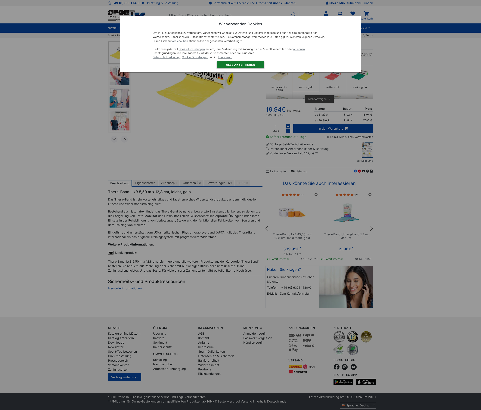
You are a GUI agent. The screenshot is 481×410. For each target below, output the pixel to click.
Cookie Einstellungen (192, 49)
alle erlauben (180, 41)
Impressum (225, 57)
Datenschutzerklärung (166, 57)
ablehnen (299, 49)
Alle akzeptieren (240, 65)
